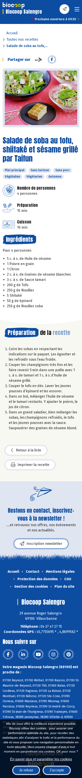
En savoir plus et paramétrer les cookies (41, 759)
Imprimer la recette (33, 465)
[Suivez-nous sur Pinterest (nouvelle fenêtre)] (68, 654)
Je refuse (26, 770)
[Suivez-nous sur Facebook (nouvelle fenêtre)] (8, 654)
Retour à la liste (28, 450)
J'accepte (56, 770)
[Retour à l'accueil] (13, 5)
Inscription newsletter (44, 544)
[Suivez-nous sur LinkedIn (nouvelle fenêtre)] (23, 654)
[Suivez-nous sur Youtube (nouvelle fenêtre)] (38, 654)
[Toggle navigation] (77, 10)
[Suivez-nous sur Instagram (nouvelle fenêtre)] (53, 654)
